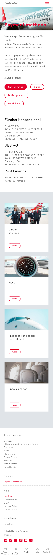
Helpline (8, 496)
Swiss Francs (15, 87)
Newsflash (9, 524)
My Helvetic (15, 553)
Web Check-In (5, 553)
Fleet (6, 451)
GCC (6, 503)
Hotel (37, 552)
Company (8, 441)
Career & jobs (10, 457)
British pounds (16, 95)
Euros (37, 87)
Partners (8, 461)
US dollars (14, 104)
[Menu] (47, 3)
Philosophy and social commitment (21, 444)
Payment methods (13, 482)
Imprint (8, 535)
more (14, 246)
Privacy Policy (10, 506)
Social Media (10, 467)
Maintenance (10, 454)
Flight (26, 552)
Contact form (10, 500)
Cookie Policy (10, 510)
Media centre (10, 464)
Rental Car (47, 552)
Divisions (8, 447)
